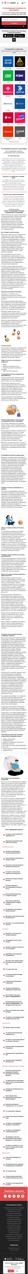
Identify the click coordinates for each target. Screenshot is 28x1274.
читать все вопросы (14, 209)
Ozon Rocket (20, 124)
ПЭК (20, 82)
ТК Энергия (20, 96)
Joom (18, 14)
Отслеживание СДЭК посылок (14, 1221)
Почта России (8, 68)
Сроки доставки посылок (14, 1248)
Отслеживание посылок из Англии (14, 1215)
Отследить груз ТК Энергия (14, 1228)
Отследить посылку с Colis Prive (14, 1238)
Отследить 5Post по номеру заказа (14, 1234)
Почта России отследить (14, 1217)
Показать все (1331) (14, 141)
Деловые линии (19, 68)
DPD (8, 124)
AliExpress (13, 14)
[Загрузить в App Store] (8, 35)
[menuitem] (2, 3)
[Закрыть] (23, 1262)
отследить (14, 23)
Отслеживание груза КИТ (14, 1230)
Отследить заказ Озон (14, 1232)
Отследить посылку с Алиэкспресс (14, 1209)
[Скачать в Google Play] (19, 35)
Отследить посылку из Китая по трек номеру (14, 1207)
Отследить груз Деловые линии (14, 1223)
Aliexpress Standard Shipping (8, 139)
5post (20, 138)
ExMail (8, 110)
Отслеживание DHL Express (14, 1225)
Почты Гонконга (6, 14)
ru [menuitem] (24, 2)
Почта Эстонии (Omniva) (14, 1240)
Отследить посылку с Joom (14, 1211)
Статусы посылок (14, 1250)
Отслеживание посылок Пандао (14, 1213)
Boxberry (8, 96)
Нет (17, 1271)
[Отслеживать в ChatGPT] (14, 40)
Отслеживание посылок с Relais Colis (14, 1236)
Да (11, 1271)
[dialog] (14, 1267)
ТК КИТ (20, 110)
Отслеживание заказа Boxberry (14, 1227)
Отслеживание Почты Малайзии (14, 1219)
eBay (21, 14)
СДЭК (8, 82)
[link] (5, 1196)
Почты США (23, 12)
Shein (24, 14)
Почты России (15, 12)
